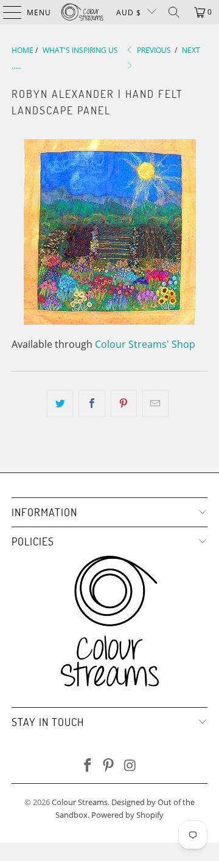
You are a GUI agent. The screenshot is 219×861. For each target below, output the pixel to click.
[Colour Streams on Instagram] (130, 766)
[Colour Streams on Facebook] (87, 766)
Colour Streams (80, 802)
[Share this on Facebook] (91, 404)
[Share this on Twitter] (60, 404)
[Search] (174, 12)
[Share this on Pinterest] (124, 404)
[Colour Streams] (82, 12)
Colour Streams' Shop (145, 344)
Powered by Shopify (127, 814)
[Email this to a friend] (155, 404)
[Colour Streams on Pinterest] (109, 766)
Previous (153, 50)
